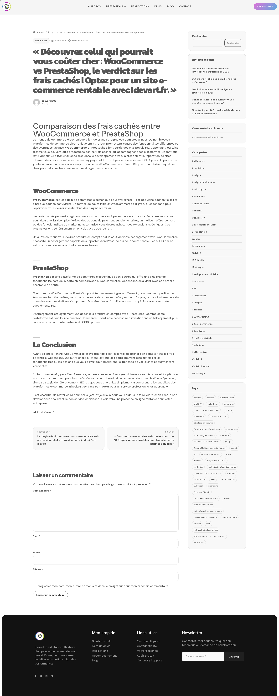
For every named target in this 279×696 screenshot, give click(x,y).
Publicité (197, 309)
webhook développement (206, 530)
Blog (170, 6)
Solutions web (101, 641)
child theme (212, 404)
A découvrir (198, 161)
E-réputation (199, 231)
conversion (199, 416)
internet (197, 460)
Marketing (198, 467)
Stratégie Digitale (202, 492)
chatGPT (198, 404)
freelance (224, 435)
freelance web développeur (206, 441)
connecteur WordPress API (206, 410)
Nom (36, 535)
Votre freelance (147, 651)
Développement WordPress (207, 429)
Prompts (197, 302)
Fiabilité (196, 253)
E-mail (37, 552)
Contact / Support (149, 660)
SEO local (198, 486)
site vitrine (213, 486)
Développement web (204, 224)
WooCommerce (44, 200)
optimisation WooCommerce (222, 467)
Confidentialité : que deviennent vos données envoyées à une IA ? (213, 101)
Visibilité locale (201, 366)
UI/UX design (199, 352)
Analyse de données (203, 182)
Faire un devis (101, 646)
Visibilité (197, 359)
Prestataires (199, 295)
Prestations (114, 6)
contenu (228, 410)
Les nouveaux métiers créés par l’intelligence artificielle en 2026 (210, 70)
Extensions (198, 246)
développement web (203, 423)
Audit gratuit (145, 656)
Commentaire (42, 490)
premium (231, 473)
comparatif (229, 404)
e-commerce (231, 429)
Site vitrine (198, 331)
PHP (194, 288)
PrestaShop (41, 277)
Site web (38, 569)
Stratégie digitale (202, 338)
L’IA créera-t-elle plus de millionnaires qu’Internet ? (214, 80)
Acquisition (198, 168)
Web (208, 523)
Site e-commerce (202, 323)
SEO (213, 479)
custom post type (218, 416)
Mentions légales (148, 641)
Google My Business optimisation (210, 448)
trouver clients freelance (205, 517)
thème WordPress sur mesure (208, 511)
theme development (203, 504)
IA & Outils (198, 260)
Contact (185, 6)
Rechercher (200, 36)
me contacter (99, 386)
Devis (158, 6)
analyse (197, 397)
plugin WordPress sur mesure (208, 473)
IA (195, 454)
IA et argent (199, 267)
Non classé (41, 40)
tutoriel (197, 523)
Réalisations (140, 6)
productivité (199, 479)
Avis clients (198, 196)
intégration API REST (216, 460)
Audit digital (199, 189)
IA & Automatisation (210, 454)
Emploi (196, 238)
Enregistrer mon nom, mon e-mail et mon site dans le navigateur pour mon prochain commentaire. (102, 586)
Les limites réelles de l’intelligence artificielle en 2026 (212, 91)
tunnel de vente (229, 517)
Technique (198, 345)
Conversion (198, 217)
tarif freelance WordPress (206, 498)
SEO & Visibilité (228, 479)
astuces (210, 397)
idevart (229, 454)
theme (226, 498)
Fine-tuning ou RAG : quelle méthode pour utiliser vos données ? (216, 112)
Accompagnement (104, 656)
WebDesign (198, 373)
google (228, 441)
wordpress (199, 542)
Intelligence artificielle (205, 274)
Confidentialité (200, 203)
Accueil (40, 32)
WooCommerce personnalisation (209, 536)
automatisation (227, 397)
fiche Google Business (204, 435)
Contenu (197, 210)
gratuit (234, 448)
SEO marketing (200, 316)
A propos (94, 6)
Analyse (196, 175)
